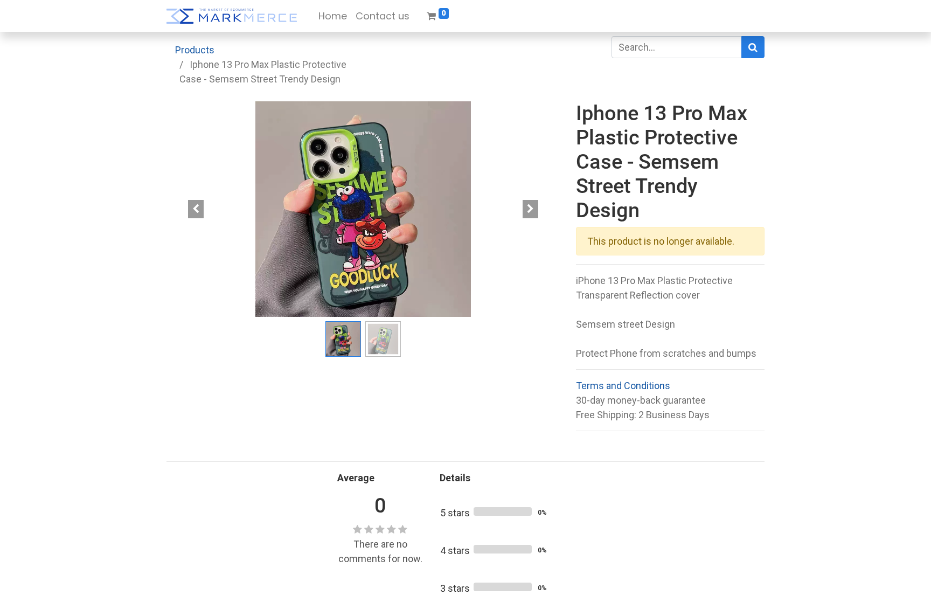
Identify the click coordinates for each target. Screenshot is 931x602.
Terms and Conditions (623, 385)
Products (194, 50)
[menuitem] (332, 15)
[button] (196, 209)
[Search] (753, 47)
